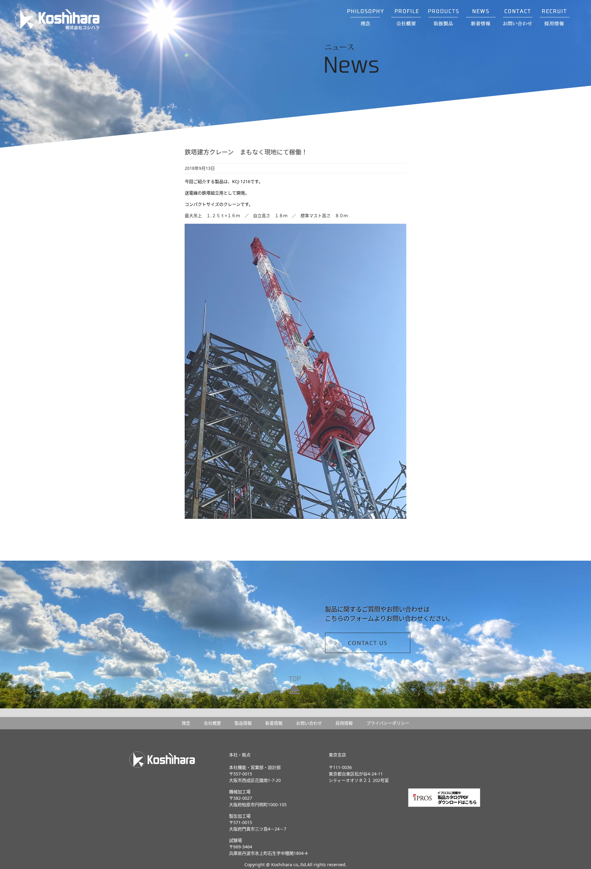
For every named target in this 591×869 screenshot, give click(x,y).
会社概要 (212, 723)
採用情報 (344, 723)
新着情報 (274, 723)
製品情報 (243, 723)
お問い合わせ (309, 723)
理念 (186, 723)
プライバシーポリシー (387, 723)
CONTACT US (368, 643)
